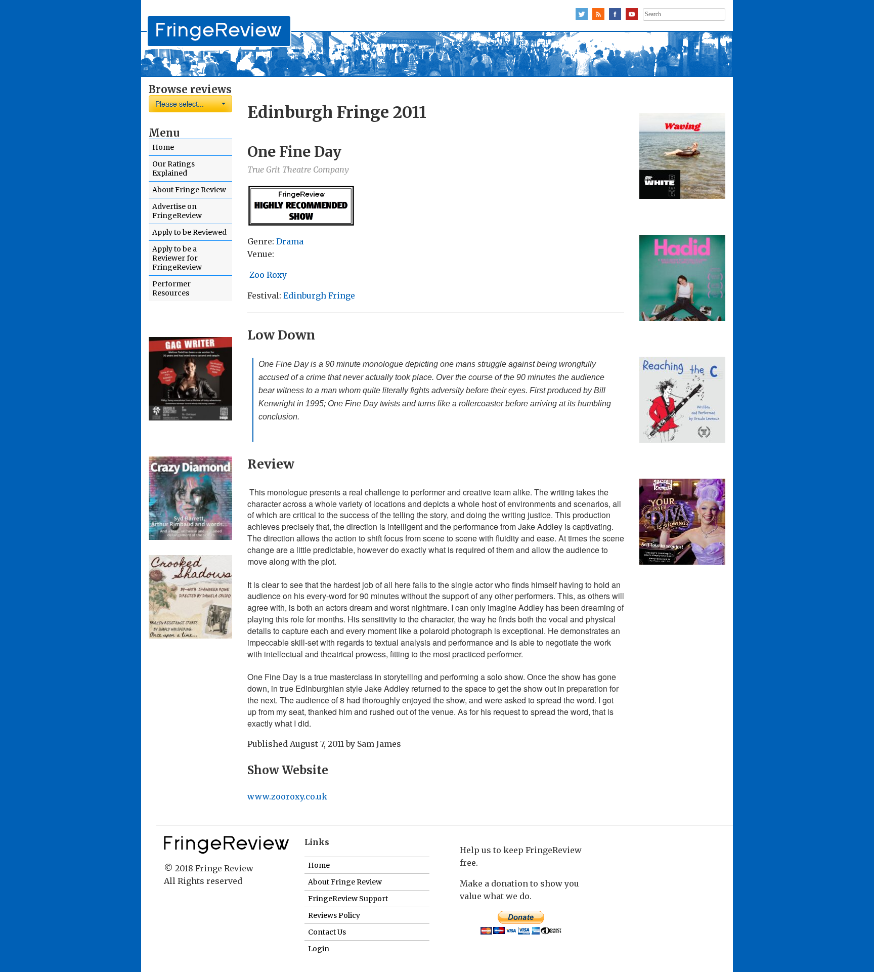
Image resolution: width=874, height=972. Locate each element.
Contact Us (327, 932)
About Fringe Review (189, 189)
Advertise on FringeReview (177, 211)
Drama (289, 241)
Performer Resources (171, 288)
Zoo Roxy (268, 275)
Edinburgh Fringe (319, 295)
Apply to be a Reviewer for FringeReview (177, 258)
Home (163, 147)
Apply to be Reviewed (189, 232)
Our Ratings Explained (173, 168)
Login (318, 948)
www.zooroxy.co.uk (287, 796)
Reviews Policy (334, 915)
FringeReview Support (348, 898)
